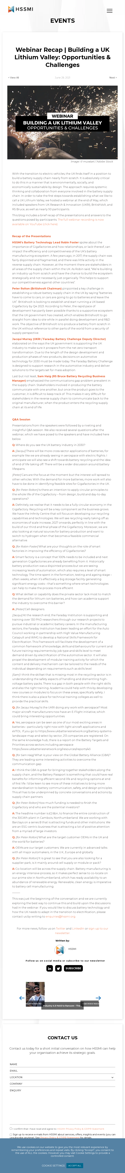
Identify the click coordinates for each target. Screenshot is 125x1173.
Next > (113, 77)
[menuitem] (110, 10)
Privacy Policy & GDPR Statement (60, 1137)
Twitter (60, 928)
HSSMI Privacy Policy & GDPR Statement (80, 1128)
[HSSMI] (20, 9)
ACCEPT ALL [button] (74, 1165)
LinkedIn (78, 928)
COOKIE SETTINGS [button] (53, 1165)
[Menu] (110, 10)
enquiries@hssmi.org (60, 916)
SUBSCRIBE (73, 968)
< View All (13, 77)
